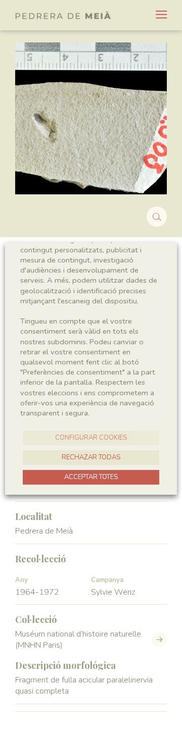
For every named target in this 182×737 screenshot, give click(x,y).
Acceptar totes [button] (91, 477)
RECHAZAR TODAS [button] (91, 457)
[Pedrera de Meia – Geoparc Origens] (63, 15)
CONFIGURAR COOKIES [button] (91, 437)
